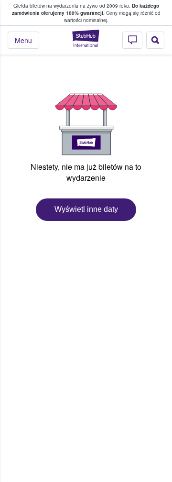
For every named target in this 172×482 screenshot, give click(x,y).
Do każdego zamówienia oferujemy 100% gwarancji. (85, 9)
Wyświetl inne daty (86, 209)
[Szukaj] (155, 40)
